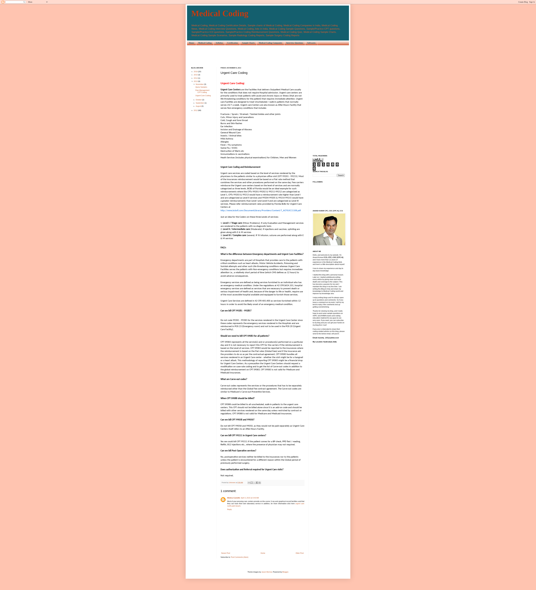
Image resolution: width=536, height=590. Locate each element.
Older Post (300, 553)
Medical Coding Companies (270, 43)
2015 (196, 75)
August (198, 106)
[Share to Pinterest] (259, 482)
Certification (232, 43)
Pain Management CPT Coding (202, 91)
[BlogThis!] (251, 482)
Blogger (285, 572)
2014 (196, 78)
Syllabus (219, 43)
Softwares (311, 43)
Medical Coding (219, 13)
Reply (229, 509)
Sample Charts (248, 43)
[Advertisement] (242, 56)
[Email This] (249, 482)
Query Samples (201, 87)
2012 (196, 110)
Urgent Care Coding (203, 96)
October (199, 100)
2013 (196, 81)
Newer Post (225, 553)
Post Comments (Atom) (239, 557)
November (200, 84)
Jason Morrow (266, 572)
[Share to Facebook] (257, 482)
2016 (196, 72)
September (200, 103)
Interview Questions (294, 43)
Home (191, 43)
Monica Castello (233, 498)
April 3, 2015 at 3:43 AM (250, 498)
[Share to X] (254, 482)
